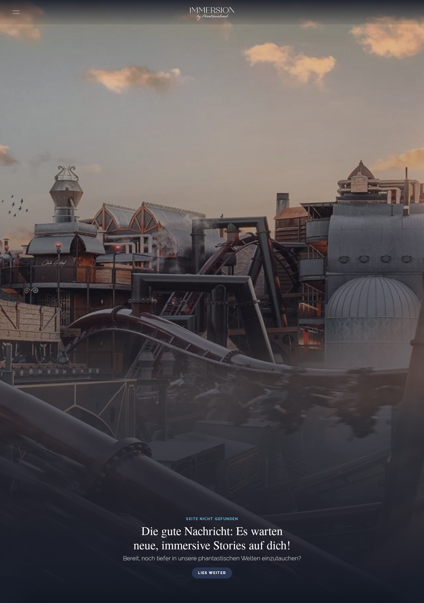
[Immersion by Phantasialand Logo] (212, 14)
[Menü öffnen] (16, 12)
